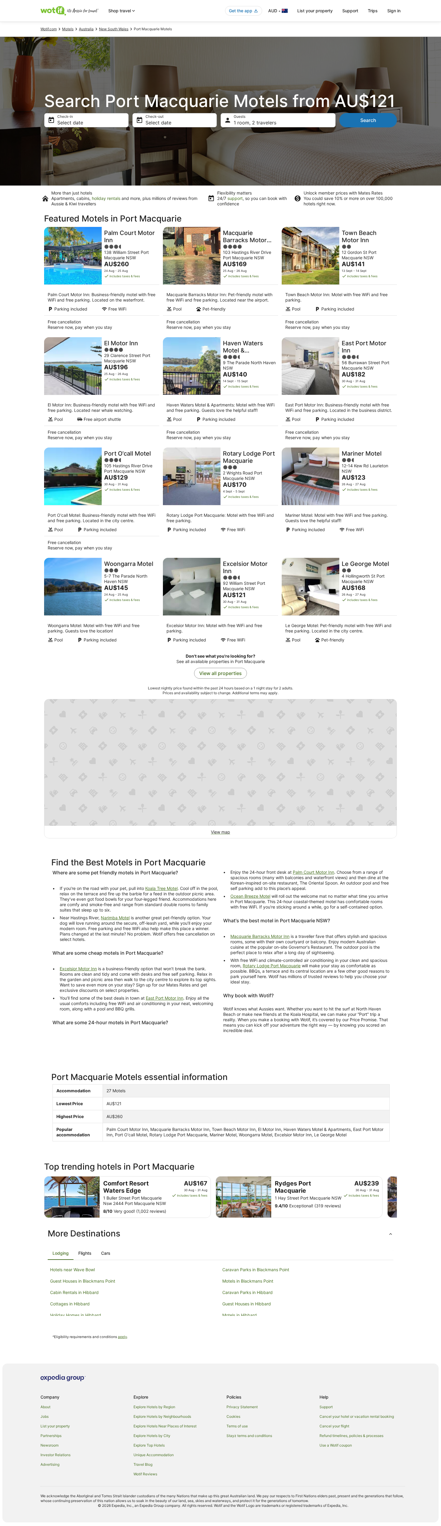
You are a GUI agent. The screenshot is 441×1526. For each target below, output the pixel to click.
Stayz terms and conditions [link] (249, 1435)
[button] (220, 1233)
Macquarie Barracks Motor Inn (260, 936)
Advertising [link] (49, 1464)
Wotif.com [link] (48, 29)
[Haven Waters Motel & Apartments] (220, 390)
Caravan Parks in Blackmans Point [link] (255, 1269)
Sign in (393, 10)
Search (368, 120)
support (235, 198)
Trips (373, 10)
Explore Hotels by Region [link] (154, 1407)
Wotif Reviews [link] (145, 1474)
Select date (70, 123)
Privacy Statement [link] (242, 1407)
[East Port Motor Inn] (339, 390)
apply (122, 1337)
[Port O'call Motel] (101, 501)
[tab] (61, 1253)
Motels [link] (68, 29)
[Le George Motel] (339, 602)
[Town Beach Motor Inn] (339, 280)
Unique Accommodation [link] (154, 1455)
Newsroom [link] (49, 1445)
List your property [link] (55, 1426)
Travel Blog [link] (143, 1464)
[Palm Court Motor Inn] (101, 280)
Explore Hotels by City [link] (152, 1435)
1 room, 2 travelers (255, 123)
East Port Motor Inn (164, 998)
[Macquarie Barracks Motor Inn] (220, 280)
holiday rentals (106, 198)
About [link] (45, 1407)
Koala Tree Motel (161, 888)
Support (350, 10)
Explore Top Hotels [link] (149, 1445)
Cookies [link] (233, 1416)
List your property (315, 10)
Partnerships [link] (51, 1435)
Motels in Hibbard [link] (239, 1315)
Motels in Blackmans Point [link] (247, 1281)
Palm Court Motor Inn (313, 872)
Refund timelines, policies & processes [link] (351, 1435)
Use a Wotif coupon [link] (336, 1445)
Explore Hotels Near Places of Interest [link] (165, 1426)
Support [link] (326, 1407)
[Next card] (397, 1197)
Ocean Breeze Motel (250, 896)
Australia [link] (86, 29)
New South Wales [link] (113, 29)
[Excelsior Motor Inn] (220, 602)
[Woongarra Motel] (101, 602)
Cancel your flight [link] (334, 1426)
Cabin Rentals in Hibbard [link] (74, 1292)
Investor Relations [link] (55, 1455)
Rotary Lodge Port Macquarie (272, 965)
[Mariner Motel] (339, 501)
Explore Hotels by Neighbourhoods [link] (162, 1416)
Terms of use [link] (237, 1426)
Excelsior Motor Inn (78, 968)
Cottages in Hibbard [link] (70, 1303)
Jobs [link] (44, 1416)
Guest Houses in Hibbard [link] (246, 1303)
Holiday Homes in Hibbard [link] (75, 1315)
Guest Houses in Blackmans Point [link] (82, 1281)
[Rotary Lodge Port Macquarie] (220, 501)
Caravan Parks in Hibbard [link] (247, 1292)
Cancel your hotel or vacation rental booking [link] (357, 1416)
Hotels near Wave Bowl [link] (72, 1269)
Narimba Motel (115, 917)
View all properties (220, 673)
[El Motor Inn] (101, 390)
